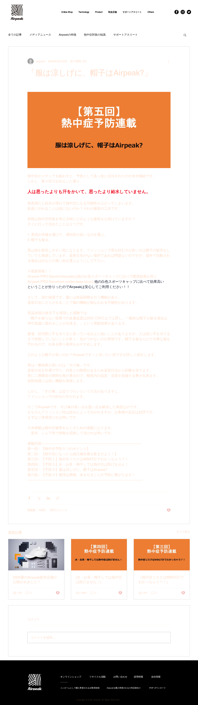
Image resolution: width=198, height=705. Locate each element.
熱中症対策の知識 (95, 34)
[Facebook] (176, 12)
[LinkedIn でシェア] (48, 498)
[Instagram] (183, 12)
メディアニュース (40, 34)
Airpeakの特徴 (67, 34)
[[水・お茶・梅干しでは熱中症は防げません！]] (99, 554)
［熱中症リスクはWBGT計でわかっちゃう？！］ (161, 579)
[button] (98, 12)
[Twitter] (189, 12)
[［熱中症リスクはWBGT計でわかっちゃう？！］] (162, 554)
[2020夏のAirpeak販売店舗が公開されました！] (36, 554)
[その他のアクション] (168, 61)
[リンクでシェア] (58, 498)
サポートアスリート (125, 34)
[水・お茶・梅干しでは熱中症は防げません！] (99, 579)
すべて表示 (183, 531)
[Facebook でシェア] (29, 498)
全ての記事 (15, 34)
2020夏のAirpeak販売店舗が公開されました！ (35, 579)
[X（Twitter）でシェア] (39, 498)
